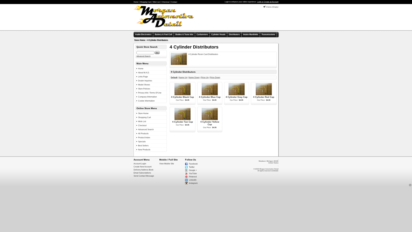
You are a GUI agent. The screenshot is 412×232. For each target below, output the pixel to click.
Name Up (183, 77)
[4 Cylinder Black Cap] (182, 94)
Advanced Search (143, 56)
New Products (144, 150)
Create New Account (142, 167)
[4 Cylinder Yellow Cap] (210, 119)
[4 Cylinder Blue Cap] (210, 94)
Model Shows (144, 85)
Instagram (193, 183)
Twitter (192, 167)
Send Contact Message (144, 176)
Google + (193, 170)
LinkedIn (193, 180)
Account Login (140, 164)
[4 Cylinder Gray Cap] (237, 94)
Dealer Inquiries (145, 81)
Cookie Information (146, 101)
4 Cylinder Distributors (157, 40)
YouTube (193, 173)
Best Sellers (143, 146)
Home (136, 2)
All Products (143, 133)
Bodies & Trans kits (184, 34)
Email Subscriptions (142, 173)
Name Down (194, 77)
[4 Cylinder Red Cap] (264, 94)
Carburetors (202, 34)
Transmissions (268, 34)
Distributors (234, 34)
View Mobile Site (166, 164)
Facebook (193, 164)
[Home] (164, 27)
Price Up (205, 77)
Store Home (139, 40)
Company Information (147, 97)
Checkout (165, 2)
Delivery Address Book (143, 170)
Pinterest (193, 177)
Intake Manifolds (250, 34)
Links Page (143, 77)
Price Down (215, 77)
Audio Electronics (143, 34)
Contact (174, 2)
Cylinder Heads (218, 34)
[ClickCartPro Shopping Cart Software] (410, 186)
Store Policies (144, 89)
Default (174, 77)
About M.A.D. (144, 73)
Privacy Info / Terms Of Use (149, 93)
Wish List (156, 2)
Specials (142, 141)
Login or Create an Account (267, 2)
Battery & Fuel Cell (163, 34)
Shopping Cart (145, 2)
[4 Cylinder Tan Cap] (182, 119)
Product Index (144, 137)
